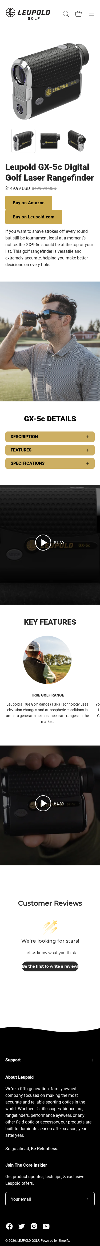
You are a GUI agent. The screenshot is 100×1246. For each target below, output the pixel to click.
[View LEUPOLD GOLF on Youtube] (46, 1226)
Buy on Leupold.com (33, 216)
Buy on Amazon (29, 202)
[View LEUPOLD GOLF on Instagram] (34, 1226)
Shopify (63, 1241)
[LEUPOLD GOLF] (28, 13)
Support (13, 1059)
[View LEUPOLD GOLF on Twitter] (22, 1226)
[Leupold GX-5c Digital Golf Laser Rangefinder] (23, 141)
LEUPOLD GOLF (28, 1241)
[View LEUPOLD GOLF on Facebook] (9, 1226)
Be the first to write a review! (50, 966)
